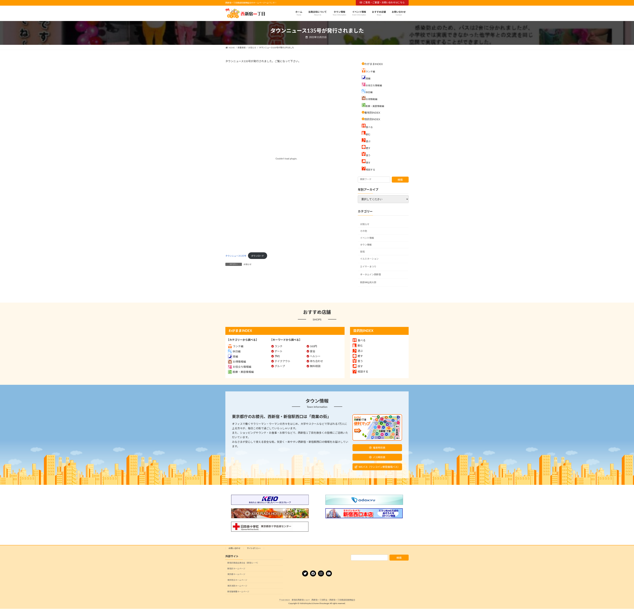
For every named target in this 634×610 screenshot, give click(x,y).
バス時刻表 (379, 457)
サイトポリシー (254, 548)
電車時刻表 (379, 448)
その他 (363, 231)
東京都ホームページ (236, 574)
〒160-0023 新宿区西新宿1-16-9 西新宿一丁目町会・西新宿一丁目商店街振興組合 (317, 600)
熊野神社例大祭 (368, 282)
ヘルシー (315, 356)
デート (278, 351)
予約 (277, 356)
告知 (362, 252)
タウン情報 (366, 245)
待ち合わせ (316, 361)
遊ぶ (360, 351)
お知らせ (247, 264)
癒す (360, 356)
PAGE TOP (617, 589)
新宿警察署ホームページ (238, 591)
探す (360, 366)
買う (360, 361)
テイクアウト (282, 361)
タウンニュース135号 (235, 256)
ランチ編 (238, 346)
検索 (400, 180)
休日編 (237, 351)
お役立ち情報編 (242, 367)
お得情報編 (239, 361)
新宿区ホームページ (236, 568)
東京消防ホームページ (237, 586)
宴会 (312, 351)
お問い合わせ (234, 548)
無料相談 (315, 366)
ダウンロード (257, 256)
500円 (313, 346)
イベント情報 (367, 238)
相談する (363, 371)
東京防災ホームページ (237, 580)
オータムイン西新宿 (370, 275)
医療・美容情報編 (243, 372)
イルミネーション (369, 259)
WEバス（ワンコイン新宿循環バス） (379, 467)
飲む (360, 345)
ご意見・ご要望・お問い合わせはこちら (384, 2)
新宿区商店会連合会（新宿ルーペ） (243, 563)
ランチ (278, 346)
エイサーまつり (368, 267)
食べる (362, 340)
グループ (280, 366)
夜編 (235, 356)
